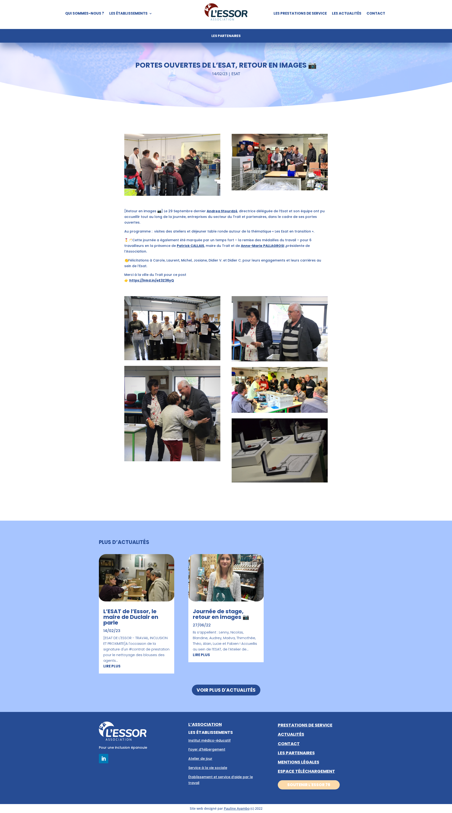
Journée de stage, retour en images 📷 (221, 614)
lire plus (112, 666)
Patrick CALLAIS (190, 245)
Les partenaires (226, 36)
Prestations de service (305, 725)
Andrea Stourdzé (222, 211)
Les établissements (128, 14)
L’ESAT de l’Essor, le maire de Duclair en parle (130, 617)
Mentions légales (298, 762)
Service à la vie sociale (207, 767)
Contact (376, 14)
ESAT (235, 73)
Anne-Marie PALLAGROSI (262, 245)
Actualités (291, 734)
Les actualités (346, 14)
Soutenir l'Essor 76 (308, 785)
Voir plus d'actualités (226, 690)
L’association (205, 724)
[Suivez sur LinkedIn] (103, 758)
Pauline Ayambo (237, 808)
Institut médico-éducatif (209, 740)
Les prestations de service (300, 14)
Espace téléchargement (306, 771)
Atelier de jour (200, 758)
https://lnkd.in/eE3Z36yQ (151, 280)
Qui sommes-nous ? (84, 14)
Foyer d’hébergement (206, 749)
